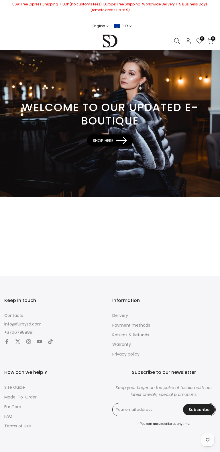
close (6, 10)
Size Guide (14, 387)
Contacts (13, 315)
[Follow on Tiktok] (50, 342)
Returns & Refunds (130, 335)
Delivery (120, 315)
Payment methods (131, 325)
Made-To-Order (20, 397)
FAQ (8, 416)
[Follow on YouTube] (39, 342)
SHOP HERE (103, 140)
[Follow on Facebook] (6, 342)
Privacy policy (126, 354)
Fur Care (12, 407)
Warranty (121, 344)
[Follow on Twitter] (17, 342)
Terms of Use (17, 426)
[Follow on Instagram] (28, 342)
